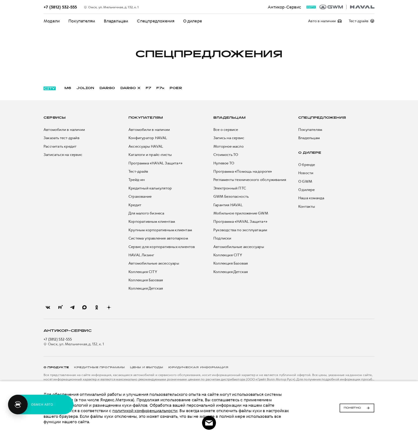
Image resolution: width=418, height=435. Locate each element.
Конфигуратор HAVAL (147, 137)
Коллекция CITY (142, 271)
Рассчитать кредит (60, 146)
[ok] (96, 307)
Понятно (352, 408)
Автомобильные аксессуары (153, 263)
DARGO (107, 88)
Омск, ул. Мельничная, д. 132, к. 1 (76, 344)
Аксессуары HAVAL (145, 146)
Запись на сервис (228, 137)
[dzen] (108, 307)
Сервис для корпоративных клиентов (161, 246)
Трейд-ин (136, 179)
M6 (67, 88)
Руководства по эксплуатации (240, 230)
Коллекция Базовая (145, 280)
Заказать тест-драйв (61, 137)
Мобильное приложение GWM (240, 213)
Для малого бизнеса (146, 213)
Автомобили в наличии (64, 129)
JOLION (85, 88)
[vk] (48, 307)
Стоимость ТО (225, 154)
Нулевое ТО (223, 163)
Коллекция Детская (145, 288)
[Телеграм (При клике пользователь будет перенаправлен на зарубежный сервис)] (72, 307)
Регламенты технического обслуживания (249, 179)
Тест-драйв (138, 171)
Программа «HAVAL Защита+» (155, 163)
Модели (52, 21)
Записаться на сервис (63, 154)
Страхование (140, 196)
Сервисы (55, 117)
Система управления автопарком (158, 238)
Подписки (222, 238)
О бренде (306, 164)
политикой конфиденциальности (144, 410)
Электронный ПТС (229, 188)
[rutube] (60, 307)
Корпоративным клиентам (151, 221)
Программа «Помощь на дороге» (242, 171)
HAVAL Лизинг (141, 255)
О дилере (192, 21)
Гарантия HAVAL (228, 204)
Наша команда (311, 198)
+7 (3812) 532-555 (58, 339)
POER (176, 88)
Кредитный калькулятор (150, 188)
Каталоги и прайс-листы (150, 154)
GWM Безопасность (231, 196)
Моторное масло (228, 146)
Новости (305, 172)
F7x (160, 88)
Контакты (306, 206)
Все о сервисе (225, 129)
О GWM (305, 181)
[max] (84, 307)
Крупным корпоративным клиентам (160, 230)
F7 (148, 88)
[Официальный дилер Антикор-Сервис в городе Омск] (346, 7)
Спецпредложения (155, 21)
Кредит (134, 204)
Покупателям (81, 21)
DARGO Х (130, 88)
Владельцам (116, 21)
